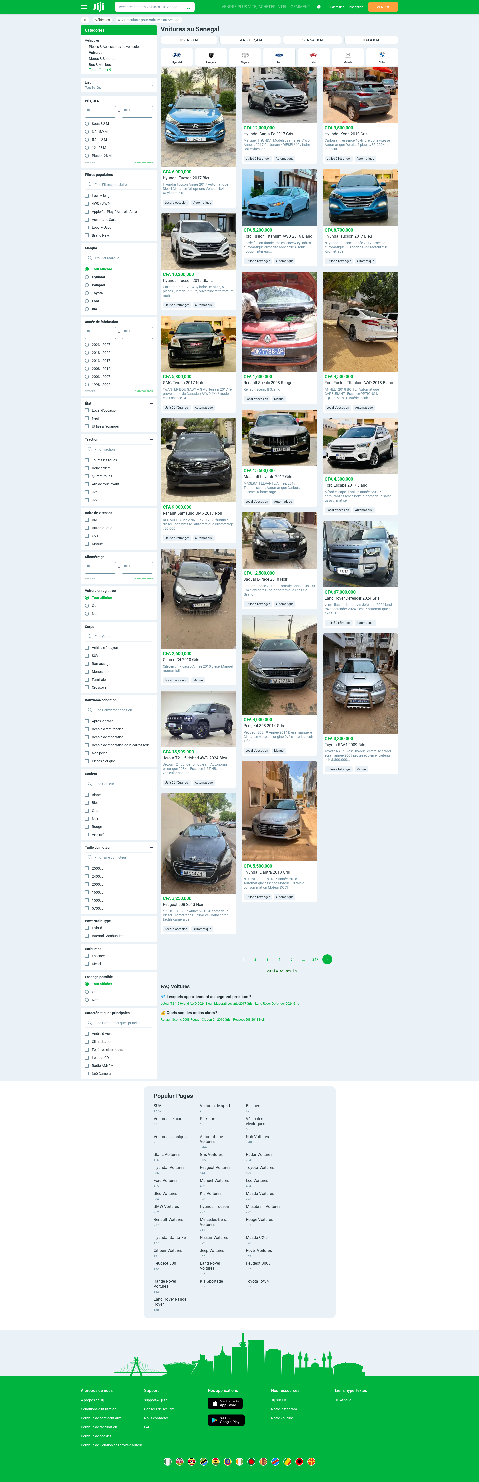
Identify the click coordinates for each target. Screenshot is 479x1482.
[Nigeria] (168, 1462)
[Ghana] (216, 1462)
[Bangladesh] (251, 1462)
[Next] (327, 959)
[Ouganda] (192, 1462)
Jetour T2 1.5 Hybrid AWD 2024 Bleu (186, 1003)
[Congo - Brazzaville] (287, 1462)
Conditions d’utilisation (98, 1409)
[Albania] (299, 1462)
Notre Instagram (284, 1409)
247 (315, 959)
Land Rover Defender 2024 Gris (277, 1003)
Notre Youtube (282, 1418)
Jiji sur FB (278, 1400)
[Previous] (232, 959)
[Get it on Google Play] (226, 1420)
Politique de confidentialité (101, 1418)
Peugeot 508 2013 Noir (249, 1019)
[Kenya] (180, 1462)
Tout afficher (102, 269)
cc (97, 868)
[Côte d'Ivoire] (239, 1462)
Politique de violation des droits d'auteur (111, 1445)
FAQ (147, 1427)
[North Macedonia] (311, 1462)
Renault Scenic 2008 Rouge (180, 1019)
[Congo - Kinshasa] (275, 1462)
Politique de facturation (99, 1427)
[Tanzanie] (204, 1462)
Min (89, 110)
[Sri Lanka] (263, 1462)
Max (127, 110)
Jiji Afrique (343, 1400)
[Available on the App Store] (225, 1404)
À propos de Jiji (92, 1400)
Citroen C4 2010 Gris (216, 1019)
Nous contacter (156, 1418)
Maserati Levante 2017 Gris (233, 1003)
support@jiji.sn (155, 1400)
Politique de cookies (96, 1436)
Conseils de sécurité (159, 1409)
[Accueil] (99, 7)
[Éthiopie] (228, 1462)
